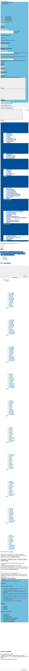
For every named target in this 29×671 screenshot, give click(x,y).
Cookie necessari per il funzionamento (9, 573)
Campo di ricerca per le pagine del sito (9, 243)
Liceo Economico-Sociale (9, 254)
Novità (4, 258)
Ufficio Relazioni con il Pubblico (10, 618)
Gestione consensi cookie (9, 621)
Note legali (5, 615)
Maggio (11, 298)
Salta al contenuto (4, 1)
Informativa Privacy (7, 616)
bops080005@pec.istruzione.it (10, 108)
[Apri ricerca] (27, 110)
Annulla (2, 101)
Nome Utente (17, 31)
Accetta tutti (22, 559)
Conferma (8, 101)
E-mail (15, 52)
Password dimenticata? (6, 35)
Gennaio (11, 293)
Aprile (11, 296)
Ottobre (10, 304)
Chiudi (2, 66)
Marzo (11, 295)
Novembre (11, 305)
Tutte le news (6, 279)
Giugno (11, 299)
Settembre (11, 303)
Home (4, 256)
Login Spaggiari (11, 57)
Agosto (11, 301)
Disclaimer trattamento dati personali (9, 659)
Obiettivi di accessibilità (8, 620)
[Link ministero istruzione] (7, 2)
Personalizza (3, 559)
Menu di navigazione (19, 277)
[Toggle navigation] (12, 114)
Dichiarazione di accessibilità (9, 619)
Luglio (11, 300)
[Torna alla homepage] (7, 103)
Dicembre (11, 306)
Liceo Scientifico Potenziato (14, 252)
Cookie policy (6, 614)
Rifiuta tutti (12, 559)
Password (16, 32)
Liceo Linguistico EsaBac (11, 253)
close (2, 120)
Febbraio (11, 294)
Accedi (2, 24)
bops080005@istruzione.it (3, 108)
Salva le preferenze (11, 578)
